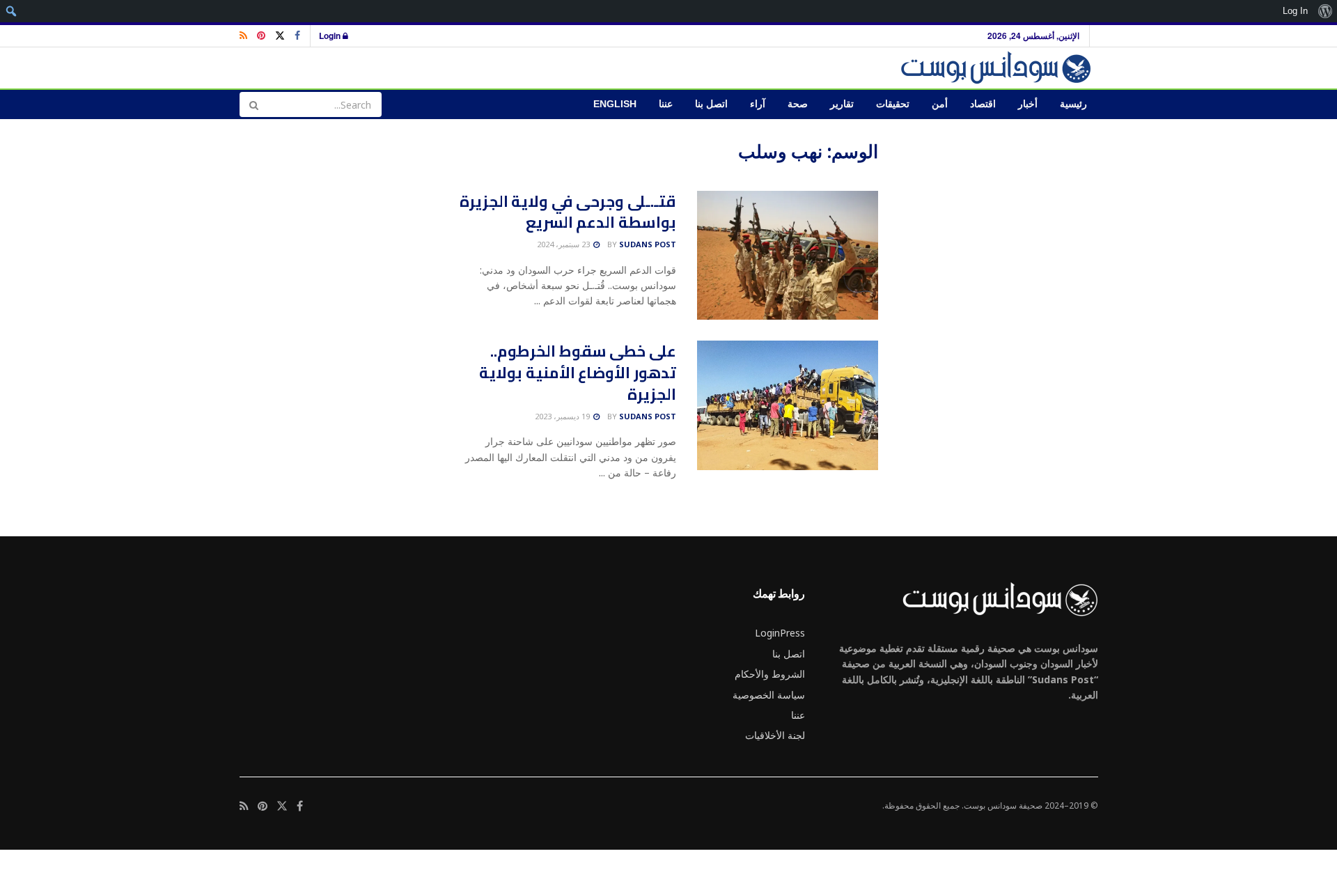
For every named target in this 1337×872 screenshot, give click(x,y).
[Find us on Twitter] (280, 36)
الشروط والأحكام (770, 673)
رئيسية (1073, 104)
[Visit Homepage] (998, 68)
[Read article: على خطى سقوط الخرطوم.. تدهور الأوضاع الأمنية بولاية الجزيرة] (787, 405)
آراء (757, 104)
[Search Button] (253, 104)
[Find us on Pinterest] (261, 36)
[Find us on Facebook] (297, 36)
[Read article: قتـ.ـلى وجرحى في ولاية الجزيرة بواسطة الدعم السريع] (787, 255)
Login (331, 35)
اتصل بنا (711, 104)
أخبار (1028, 104)
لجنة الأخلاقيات (775, 735)
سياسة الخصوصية (769, 694)
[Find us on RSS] (243, 36)
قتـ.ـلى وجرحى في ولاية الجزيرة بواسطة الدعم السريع (568, 212)
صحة (798, 104)
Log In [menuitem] (1295, 11)
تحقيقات (892, 104)
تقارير (842, 104)
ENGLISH (614, 104)
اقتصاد (983, 104)
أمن (940, 104)
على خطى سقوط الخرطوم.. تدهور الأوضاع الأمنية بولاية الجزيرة (577, 372)
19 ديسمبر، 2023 (563, 416)
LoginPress (780, 632)
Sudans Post (647, 244)
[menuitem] (1325, 11)
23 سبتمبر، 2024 (564, 244)
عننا (666, 104)
